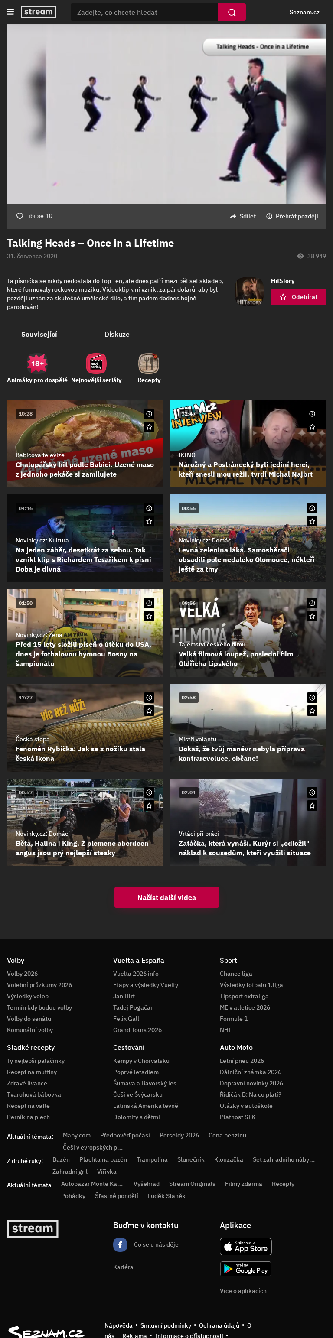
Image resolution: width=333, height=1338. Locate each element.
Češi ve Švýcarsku (138, 1094)
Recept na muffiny (32, 1072)
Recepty (283, 1184)
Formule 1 (234, 1019)
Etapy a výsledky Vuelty (145, 985)
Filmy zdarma (243, 1184)
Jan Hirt (124, 996)
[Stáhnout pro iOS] (246, 1246)
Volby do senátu (29, 1019)
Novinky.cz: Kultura (42, 540)
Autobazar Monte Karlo (92, 1184)
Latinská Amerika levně (145, 1106)
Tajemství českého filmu (212, 644)
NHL (226, 1030)
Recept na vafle (28, 1106)
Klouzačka (228, 1159)
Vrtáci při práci (199, 834)
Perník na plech (28, 1117)
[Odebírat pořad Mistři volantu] (312, 710)
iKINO (187, 455)
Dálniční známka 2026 (250, 1072)
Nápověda (118, 1325)
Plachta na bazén (103, 1159)
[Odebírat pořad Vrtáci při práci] (312, 805)
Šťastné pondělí (116, 1196)
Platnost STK (237, 1117)
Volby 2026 (22, 974)
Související (39, 334)
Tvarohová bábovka (34, 1094)
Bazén (61, 1159)
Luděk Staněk (167, 1196)
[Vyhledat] (232, 12)
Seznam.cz (305, 12)
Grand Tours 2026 (137, 1030)
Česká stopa (33, 739)
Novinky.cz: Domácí (206, 540)
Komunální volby (30, 1030)
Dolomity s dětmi (136, 1117)
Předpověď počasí (125, 1135)
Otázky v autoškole (246, 1106)
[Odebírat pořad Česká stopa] (149, 710)
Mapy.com (77, 1135)
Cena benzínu (227, 1135)
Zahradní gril (70, 1172)
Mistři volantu (197, 739)
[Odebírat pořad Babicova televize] (149, 427)
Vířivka (107, 1172)
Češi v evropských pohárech (101, 1147)
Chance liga (236, 974)
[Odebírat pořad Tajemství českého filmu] (312, 616)
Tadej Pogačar (133, 1007)
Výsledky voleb (28, 996)
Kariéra (123, 1267)
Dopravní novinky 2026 (251, 1083)
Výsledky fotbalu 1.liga (251, 985)
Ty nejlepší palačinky (36, 1061)
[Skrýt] (312, 243)
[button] (166, 114)
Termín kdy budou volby (39, 1007)
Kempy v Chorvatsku (141, 1061)
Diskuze (117, 334)
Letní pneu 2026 (242, 1061)
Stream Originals (192, 1184)
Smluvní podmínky (165, 1325)
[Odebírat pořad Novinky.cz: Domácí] (312, 521)
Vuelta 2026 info (136, 974)
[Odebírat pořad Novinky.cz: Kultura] (149, 521)
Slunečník (191, 1159)
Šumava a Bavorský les (144, 1083)
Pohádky (73, 1196)
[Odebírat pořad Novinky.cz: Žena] (149, 616)
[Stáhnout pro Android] (246, 1268)
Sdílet (248, 216)
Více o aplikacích (243, 1291)
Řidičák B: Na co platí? (250, 1094)
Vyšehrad (147, 1184)
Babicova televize (40, 455)
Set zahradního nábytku (285, 1159)
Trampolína (152, 1159)
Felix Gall (126, 1019)
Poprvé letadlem (136, 1072)
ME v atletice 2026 (245, 1007)
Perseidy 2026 (179, 1135)
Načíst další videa (166, 897)
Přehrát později (297, 216)
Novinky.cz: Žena (39, 635)
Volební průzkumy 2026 (39, 985)
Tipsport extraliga (244, 996)
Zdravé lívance (27, 1083)
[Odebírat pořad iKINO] (312, 427)
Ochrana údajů (219, 1325)
